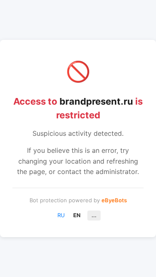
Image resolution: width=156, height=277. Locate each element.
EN (77, 215)
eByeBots (114, 200)
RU (61, 215)
